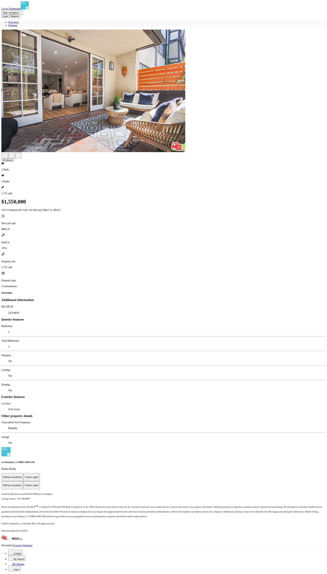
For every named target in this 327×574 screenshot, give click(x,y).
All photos (8, 160)
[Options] (4, 155)
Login (5, 16)
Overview (13, 22)
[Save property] (11, 155)
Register (15, 16)
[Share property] (18, 155)
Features (12, 25)
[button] (163, 91)
